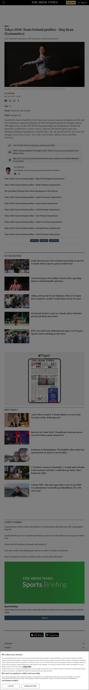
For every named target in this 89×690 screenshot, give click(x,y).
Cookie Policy (27, 666)
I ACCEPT (11, 686)
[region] (44, 670)
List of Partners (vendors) (10, 680)
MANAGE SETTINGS (30, 686)
